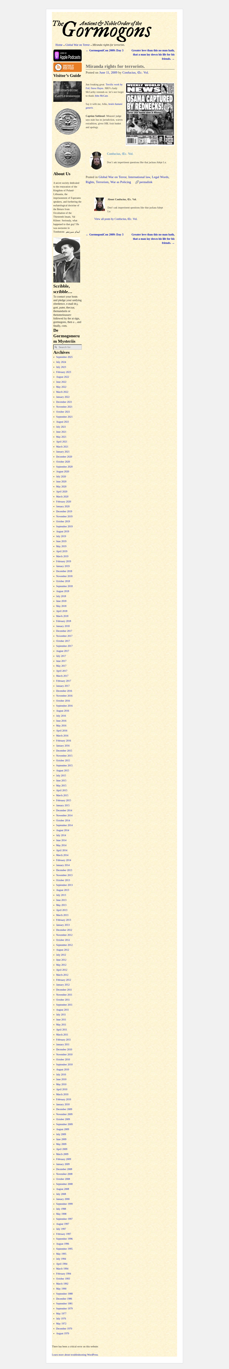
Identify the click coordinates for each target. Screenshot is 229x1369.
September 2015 (64, 765)
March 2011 (62, 1034)
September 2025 (64, 357)
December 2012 (64, 930)
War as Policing (120, 182)
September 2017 (64, 646)
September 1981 (64, 1303)
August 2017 (62, 651)
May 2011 (61, 1024)
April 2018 (61, 611)
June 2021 (61, 432)
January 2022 (63, 397)
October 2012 (63, 940)
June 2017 (61, 661)
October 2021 (63, 411)
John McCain (101, 95)
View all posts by (115, 218)
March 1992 (62, 1283)
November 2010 (64, 1054)
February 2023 (63, 372)
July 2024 (61, 362)
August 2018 (62, 591)
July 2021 (61, 426)
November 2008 (64, 1174)
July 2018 (61, 596)
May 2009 (61, 1144)
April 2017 (61, 671)
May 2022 (61, 387)
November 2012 (64, 935)
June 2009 (61, 1139)
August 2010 (62, 1069)
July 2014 (61, 835)
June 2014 (61, 840)
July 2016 (61, 715)
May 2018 (61, 606)
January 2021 (63, 451)
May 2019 (61, 546)
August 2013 (62, 890)
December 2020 (64, 456)
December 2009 (64, 1109)
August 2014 (62, 830)
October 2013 (63, 880)
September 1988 (64, 1293)
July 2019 (61, 536)
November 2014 (64, 815)
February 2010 (63, 1099)
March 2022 (62, 392)
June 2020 (61, 481)
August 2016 (62, 710)
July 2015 (61, 775)
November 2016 (64, 695)
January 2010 (63, 1104)
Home (58, 44)
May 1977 (61, 1313)
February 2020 (63, 501)
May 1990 (61, 1288)
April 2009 (61, 1149)
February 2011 (63, 1039)
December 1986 (64, 1298)
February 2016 (63, 740)
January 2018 (63, 626)
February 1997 (63, 1234)
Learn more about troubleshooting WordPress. (75, 1354)
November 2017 (64, 636)
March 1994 (62, 1268)
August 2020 (62, 471)
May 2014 (61, 845)
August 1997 (62, 1224)
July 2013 (61, 895)
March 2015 (62, 795)
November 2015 (64, 755)
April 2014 (61, 850)
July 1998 (61, 1209)
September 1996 (64, 1238)
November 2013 (64, 875)
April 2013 (61, 910)
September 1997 (64, 1219)
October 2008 (63, 1179)
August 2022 (62, 377)
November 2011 (64, 994)
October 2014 (63, 820)
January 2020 (63, 506)
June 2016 (61, 720)
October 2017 (63, 641)
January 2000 (63, 1199)
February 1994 (63, 1273)
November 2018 (64, 576)
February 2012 (63, 980)
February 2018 (63, 621)
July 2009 (61, 1134)
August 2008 (62, 1189)
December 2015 (64, 750)
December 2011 (64, 989)
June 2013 (61, 900)
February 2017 (63, 681)
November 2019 (64, 516)
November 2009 (64, 1114)
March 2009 (62, 1154)
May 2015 (61, 785)
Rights (90, 182)
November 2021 (64, 406)
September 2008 (64, 1184)
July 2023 (61, 367)
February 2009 (63, 1159)
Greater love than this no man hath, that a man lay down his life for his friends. (153, 54)
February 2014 (63, 860)
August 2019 (62, 531)
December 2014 (64, 810)
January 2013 (63, 925)
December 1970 (64, 1328)
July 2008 (61, 1194)
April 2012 (61, 970)
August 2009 (62, 1129)
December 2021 (64, 402)
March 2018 (62, 616)
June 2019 (61, 541)
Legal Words (160, 177)
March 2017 (62, 676)
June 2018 (61, 601)
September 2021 (64, 416)
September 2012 (64, 945)
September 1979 (64, 1308)
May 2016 (61, 725)
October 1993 (63, 1278)
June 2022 (61, 382)
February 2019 (63, 561)
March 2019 (62, 556)
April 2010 (61, 1089)
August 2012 (62, 950)
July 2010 (61, 1074)
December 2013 (64, 870)
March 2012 (62, 975)
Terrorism (102, 182)
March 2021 (62, 446)
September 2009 (64, 1124)
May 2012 (61, 965)
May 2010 (61, 1084)
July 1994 (61, 1259)
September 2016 (64, 705)
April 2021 (61, 441)
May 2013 (61, 905)
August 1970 (62, 1333)
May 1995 (61, 1254)
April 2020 (61, 491)
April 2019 (61, 551)
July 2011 (61, 1014)
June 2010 (61, 1079)
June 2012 (61, 960)
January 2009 (63, 1164)
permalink (145, 182)
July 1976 (61, 1318)
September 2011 (64, 1004)
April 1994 (61, 1264)
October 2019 (63, 521)
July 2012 (61, 955)
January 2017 (63, 686)
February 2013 (63, 920)
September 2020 (64, 466)
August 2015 (62, 770)
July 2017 (61, 656)
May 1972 (61, 1323)
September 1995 (64, 1249)
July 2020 (61, 476)
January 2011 (62, 1044)
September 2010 (64, 1064)
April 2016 (61, 730)
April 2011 (61, 1029)
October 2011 (63, 999)
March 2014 (62, 855)
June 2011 (61, 1019)
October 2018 (63, 581)
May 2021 (61, 437)
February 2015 (63, 800)
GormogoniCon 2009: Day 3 (104, 50)
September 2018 (64, 586)
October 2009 (63, 1119)
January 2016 (63, 745)
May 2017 (61, 666)
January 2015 (63, 805)
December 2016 (64, 691)
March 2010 (62, 1094)
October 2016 (63, 700)
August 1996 (62, 1243)
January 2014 (63, 865)
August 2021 (62, 421)
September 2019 (64, 526)
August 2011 (62, 1009)
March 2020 (62, 496)
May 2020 (61, 486)
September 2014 (64, 825)
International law (139, 177)
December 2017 (64, 631)
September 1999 (64, 1204)
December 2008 (64, 1169)
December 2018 (64, 571)
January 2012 (63, 984)
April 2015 (61, 790)
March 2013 (62, 915)
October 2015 (63, 760)
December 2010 (64, 1049)
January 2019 (63, 566)
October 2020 (63, 461)
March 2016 (62, 735)
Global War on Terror (77, 44)
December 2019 (64, 511)
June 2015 (61, 780)
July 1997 (61, 1229)
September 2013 (64, 885)
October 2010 (63, 1059)
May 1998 (61, 1214)
